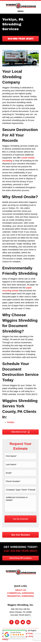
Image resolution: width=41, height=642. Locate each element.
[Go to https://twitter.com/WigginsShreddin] (22, 622)
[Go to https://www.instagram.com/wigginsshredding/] (17, 622)
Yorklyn (10, 422)
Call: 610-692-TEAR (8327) (20, 550)
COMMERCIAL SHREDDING (20, 593)
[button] (20, 38)
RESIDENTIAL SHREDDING (20, 596)
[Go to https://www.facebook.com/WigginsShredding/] (11, 622)
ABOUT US (20, 590)
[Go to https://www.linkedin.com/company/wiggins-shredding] (28, 622)
